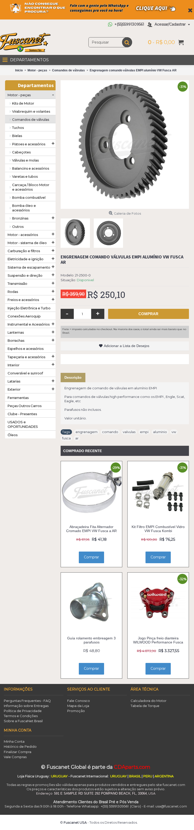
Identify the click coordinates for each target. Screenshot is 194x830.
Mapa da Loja (78, 706)
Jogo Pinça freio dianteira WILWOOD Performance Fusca (158, 640)
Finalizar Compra (17, 752)
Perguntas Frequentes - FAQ (27, 701)
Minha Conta (14, 741)
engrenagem (87, 432)
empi (144, 432)
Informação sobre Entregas (26, 706)
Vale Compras (15, 757)
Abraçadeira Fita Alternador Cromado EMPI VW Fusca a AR (91, 529)
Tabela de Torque (145, 706)
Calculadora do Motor (148, 701)
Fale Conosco (78, 701)
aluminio (160, 432)
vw (174, 432)
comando (110, 432)
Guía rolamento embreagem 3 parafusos (91, 640)
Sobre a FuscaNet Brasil (23, 721)
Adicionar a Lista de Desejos (126, 346)
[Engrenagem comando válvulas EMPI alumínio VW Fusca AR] (125, 144)
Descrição (73, 377)
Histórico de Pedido (20, 746)
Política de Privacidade (23, 711)
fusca (66, 438)
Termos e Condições (21, 716)
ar (77, 438)
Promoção (76, 711)
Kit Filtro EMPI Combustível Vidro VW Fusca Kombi (158, 529)
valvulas (129, 432)
